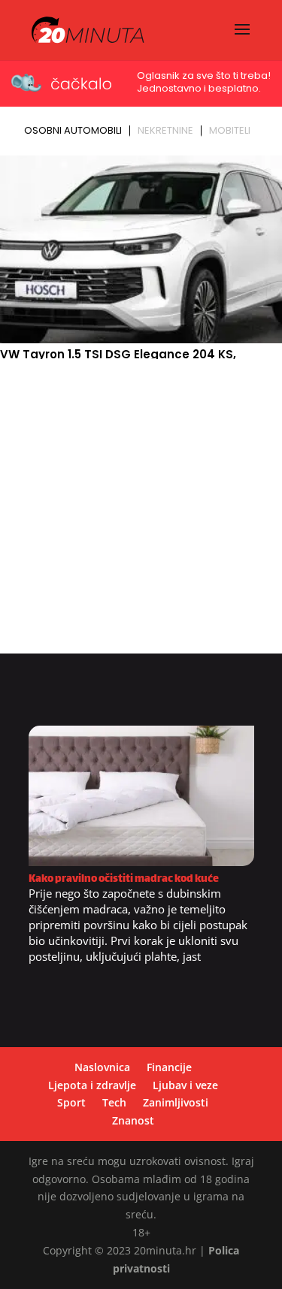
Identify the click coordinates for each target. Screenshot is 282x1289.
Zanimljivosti (175, 1102)
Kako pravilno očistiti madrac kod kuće (124, 879)
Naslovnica (102, 1067)
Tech (114, 1102)
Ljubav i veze (185, 1085)
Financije (169, 1067)
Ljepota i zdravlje (92, 1085)
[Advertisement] (141, 513)
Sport (71, 1102)
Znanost (133, 1120)
